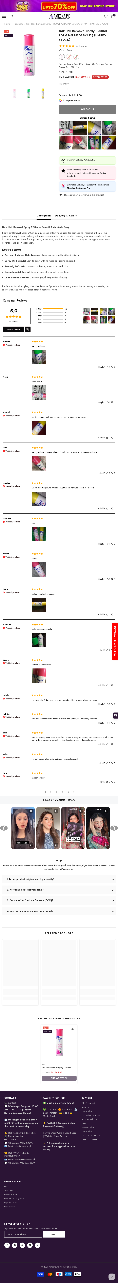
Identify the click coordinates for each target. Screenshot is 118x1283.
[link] (59, 6)
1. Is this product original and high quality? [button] (31, 879)
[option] (28, 55)
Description (44, 215)
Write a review (13, 329)
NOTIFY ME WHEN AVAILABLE (114, 642)
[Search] (12, 16)
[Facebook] (7, 1245)
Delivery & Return (66, 215)
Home (7, 24)
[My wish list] (105, 16)
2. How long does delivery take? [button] (25, 889)
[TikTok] (30, 1245)
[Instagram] (14, 1245)
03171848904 (27, 1143)
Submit (54, 1234)
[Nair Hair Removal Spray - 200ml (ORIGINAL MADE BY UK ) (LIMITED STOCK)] (59, 1042)
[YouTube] (37, 1245)
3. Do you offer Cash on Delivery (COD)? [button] (30, 900)
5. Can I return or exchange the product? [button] (30, 911)
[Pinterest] (22, 1245)
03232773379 (27, 1163)
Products (18, 24)
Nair (71, 71)
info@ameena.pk (23, 1146)
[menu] (4, 16)
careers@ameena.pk (25, 1159)
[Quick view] (72, 1029)
